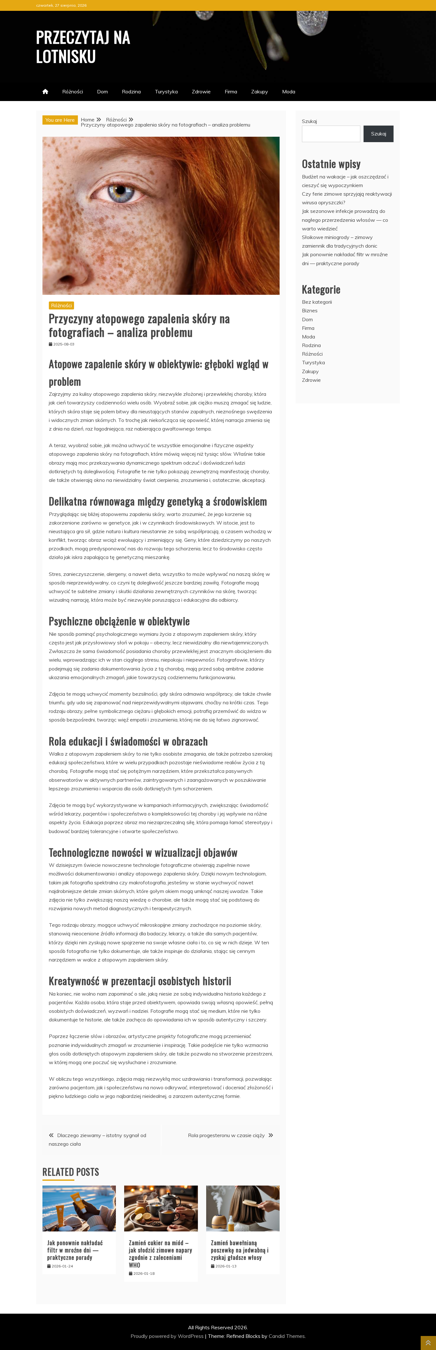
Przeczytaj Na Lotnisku (83, 46)
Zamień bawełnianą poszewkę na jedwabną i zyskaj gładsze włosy (240, 1250)
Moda (288, 91)
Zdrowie (201, 91)
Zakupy (259, 91)
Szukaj (309, 121)
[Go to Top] (428, 1343)
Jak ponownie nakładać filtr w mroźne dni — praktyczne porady (75, 1250)
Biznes (310, 310)
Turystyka (166, 91)
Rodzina (131, 91)
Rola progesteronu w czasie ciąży (226, 1135)
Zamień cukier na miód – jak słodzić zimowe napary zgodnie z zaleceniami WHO (160, 1253)
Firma (231, 91)
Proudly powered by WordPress (168, 1336)
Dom (102, 91)
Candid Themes (287, 1336)
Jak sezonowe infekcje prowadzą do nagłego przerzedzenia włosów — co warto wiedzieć (345, 219)
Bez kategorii (317, 302)
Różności (72, 91)
